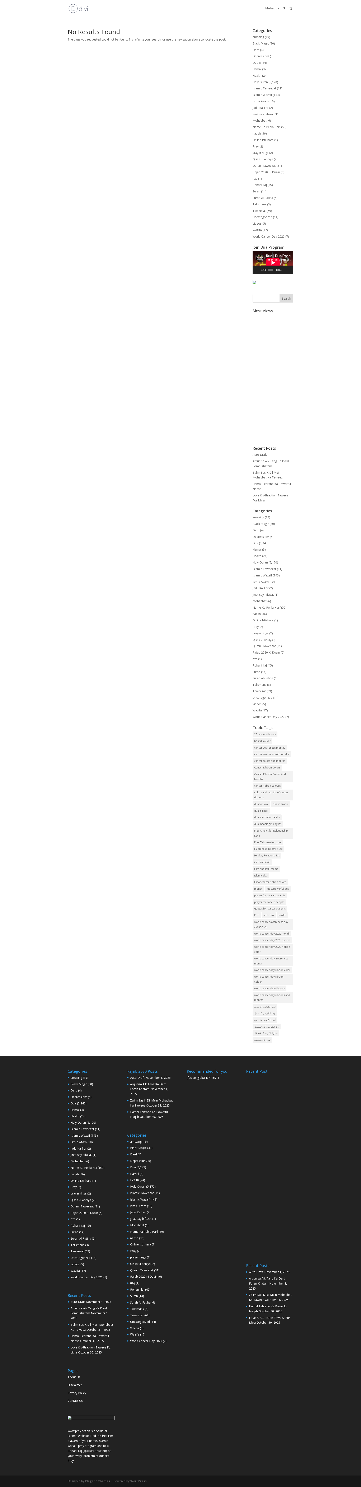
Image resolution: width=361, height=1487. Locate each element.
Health (257, 76)
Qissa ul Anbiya (263, 159)
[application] (273, 262)
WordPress (138, 1481)
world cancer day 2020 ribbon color (272, 949)
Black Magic (261, 43)
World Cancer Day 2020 (269, 236)
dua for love (261, 804)
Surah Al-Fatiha (263, 198)
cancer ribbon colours (267, 785)
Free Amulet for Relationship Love (271, 833)
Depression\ (261, 56)
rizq (255, 179)
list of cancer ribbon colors (270, 882)
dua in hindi (261, 811)
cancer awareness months (269, 747)
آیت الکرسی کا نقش (265, 1020)
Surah (256, 191)
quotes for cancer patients (270, 908)
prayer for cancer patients (269, 895)
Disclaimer (75, 1385)
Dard (256, 50)
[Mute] (285, 270)
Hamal (257, 69)
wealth (282, 915)
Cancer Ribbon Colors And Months (270, 776)
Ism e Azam (261, 101)
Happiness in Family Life (268, 849)
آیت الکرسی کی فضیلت (266, 1026)
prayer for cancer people (269, 902)
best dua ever (262, 741)
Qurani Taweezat (264, 166)
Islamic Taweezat (264, 88)
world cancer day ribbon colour (268, 979)
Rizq (256, 915)
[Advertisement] (273, 377)
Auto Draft (260, 455)
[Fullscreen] (290, 270)
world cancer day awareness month (271, 961)
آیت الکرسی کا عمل (264, 1013)
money (258, 888)
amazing (258, 37)
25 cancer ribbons (265, 734)
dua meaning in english (267, 824)
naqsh (257, 133)
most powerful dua (278, 888)
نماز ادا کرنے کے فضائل (265, 1033)
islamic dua (261, 875)
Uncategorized (262, 217)
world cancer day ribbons (269, 988)
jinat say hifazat (263, 114)
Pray (256, 146)
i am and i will (262, 862)
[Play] (258, 270)
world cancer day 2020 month (272, 933)
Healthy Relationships (267, 855)
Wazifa (257, 230)
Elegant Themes (97, 1481)
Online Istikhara (263, 140)
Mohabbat (273, 8)
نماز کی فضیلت (262, 1040)
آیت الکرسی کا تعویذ (265, 1006)
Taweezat (259, 211)
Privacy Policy (77, 1393)
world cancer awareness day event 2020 (271, 924)
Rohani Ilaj (260, 185)
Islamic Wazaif (262, 95)
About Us (74, 1377)
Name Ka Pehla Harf (266, 127)
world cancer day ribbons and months (272, 997)
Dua (255, 63)
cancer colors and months (269, 761)
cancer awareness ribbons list (272, 754)
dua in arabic (280, 804)
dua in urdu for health (267, 817)
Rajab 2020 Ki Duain (266, 172)
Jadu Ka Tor (260, 108)
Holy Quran (260, 82)
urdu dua (268, 915)
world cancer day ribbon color (272, 970)
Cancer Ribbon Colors (267, 767)
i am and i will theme (266, 869)
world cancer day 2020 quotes (272, 940)
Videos (257, 223)
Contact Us (75, 1401)
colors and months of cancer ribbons (271, 795)
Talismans (259, 204)
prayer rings (260, 153)
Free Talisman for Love (267, 842)
